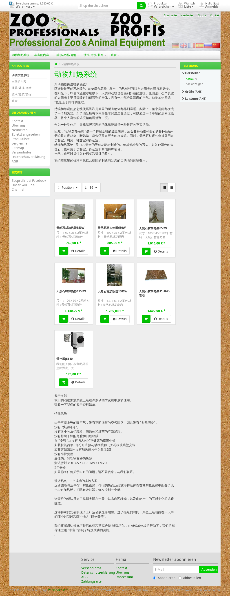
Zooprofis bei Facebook (29, 180)
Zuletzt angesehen (26, 134)
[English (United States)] (183, 45)
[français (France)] (191, 45)
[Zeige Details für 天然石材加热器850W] (156, 211)
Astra (189, 79)
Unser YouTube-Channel (23, 187)
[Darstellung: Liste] (172, 187)
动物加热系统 (20, 55)
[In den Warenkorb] (63, 251)
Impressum (124, 577)
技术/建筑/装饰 (94, 55)
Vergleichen (83, 202)
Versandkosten (58, 590)
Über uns (19, 125)
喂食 (114, 55)
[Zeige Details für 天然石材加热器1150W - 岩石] (156, 275)
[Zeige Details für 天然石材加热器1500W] (114, 275)
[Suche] (141, 5)
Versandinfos (21, 152)
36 (91, 187)
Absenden (209, 569)
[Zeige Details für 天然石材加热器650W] (115, 211)
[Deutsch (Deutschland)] (175, 45)
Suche (202, 15)
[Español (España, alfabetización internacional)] (199, 45)
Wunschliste (63, 202)
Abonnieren (166, 578)
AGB (15, 161)
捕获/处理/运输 (66, 55)
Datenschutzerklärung (28, 157)
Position (68, 187)
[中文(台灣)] (216, 45)
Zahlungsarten (92, 581)
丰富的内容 (42, 55)
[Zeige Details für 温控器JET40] (73, 342)
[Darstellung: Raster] (164, 187)
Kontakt (215, 15)
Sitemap (18, 148)
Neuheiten (187, 15)
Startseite (170, 15)
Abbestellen (192, 578)
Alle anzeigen (194, 84)
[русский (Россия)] (208, 45)
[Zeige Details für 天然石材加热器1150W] (73, 275)
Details (79, 251)
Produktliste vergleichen (21, 141)
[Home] (55, 64)
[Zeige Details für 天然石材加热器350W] (73, 211)
